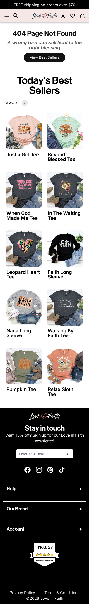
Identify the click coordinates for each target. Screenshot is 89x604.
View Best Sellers (44, 57)
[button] (65, 453)
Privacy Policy (23, 592)
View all (12, 103)
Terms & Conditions (61, 592)
